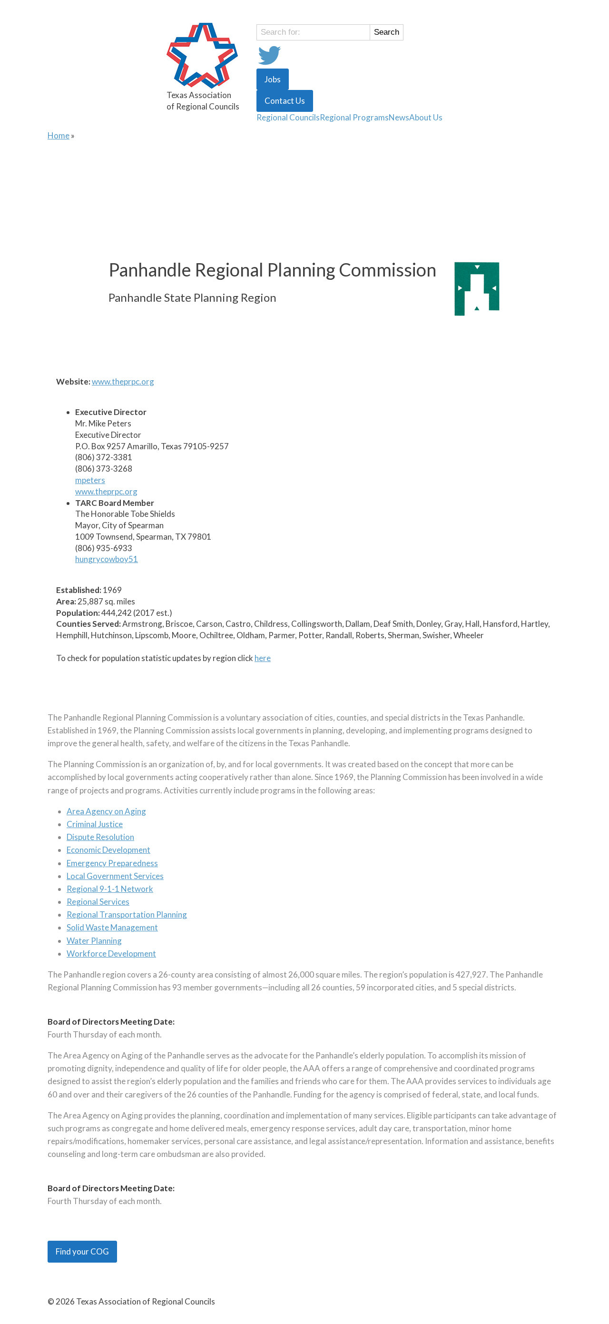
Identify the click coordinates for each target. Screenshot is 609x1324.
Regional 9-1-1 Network (110, 889)
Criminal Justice (95, 824)
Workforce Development (111, 953)
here (263, 658)
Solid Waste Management (112, 927)
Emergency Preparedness (112, 863)
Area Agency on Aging (106, 811)
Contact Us (285, 101)
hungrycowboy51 (106, 559)
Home (58, 135)
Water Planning (94, 941)
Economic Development (108, 850)
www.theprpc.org (123, 381)
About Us (425, 117)
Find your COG (82, 1251)
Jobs (273, 79)
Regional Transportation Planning (127, 914)
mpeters (90, 480)
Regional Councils (288, 117)
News (399, 117)
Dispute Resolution (100, 837)
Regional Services (98, 902)
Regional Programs (354, 117)
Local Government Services (115, 876)
